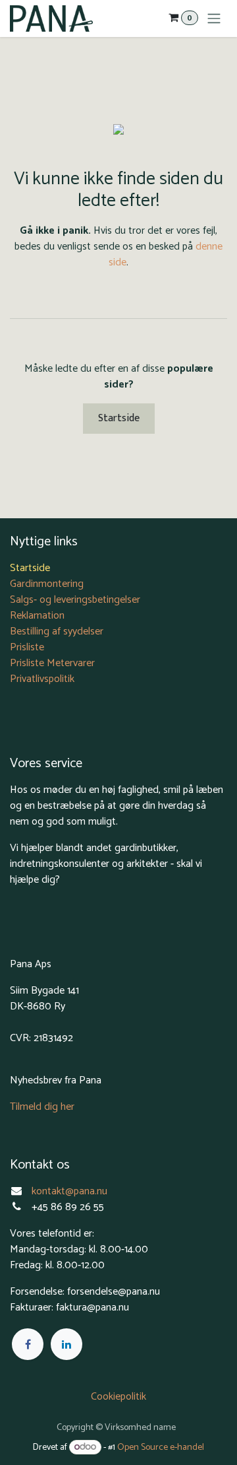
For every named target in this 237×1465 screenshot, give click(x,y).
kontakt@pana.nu (71, 1191)
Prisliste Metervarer (52, 663)
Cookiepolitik (118, 1397)
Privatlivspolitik (42, 679)
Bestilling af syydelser (56, 631)
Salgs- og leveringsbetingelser (75, 600)
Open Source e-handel (160, 1447)
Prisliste (27, 647)
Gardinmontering (47, 584)
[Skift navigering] (214, 18)
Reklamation (37, 616)
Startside (119, 418)
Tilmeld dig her (42, 1107)
